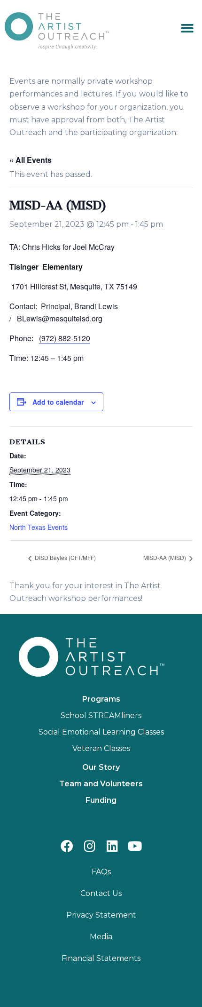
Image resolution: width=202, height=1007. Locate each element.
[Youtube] (135, 846)
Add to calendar (58, 402)
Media (101, 936)
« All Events (30, 159)
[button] (187, 28)
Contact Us (101, 893)
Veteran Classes (101, 748)
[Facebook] (67, 846)
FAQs (101, 871)
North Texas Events (38, 527)
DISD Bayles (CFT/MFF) (64, 557)
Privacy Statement (101, 915)
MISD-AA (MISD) (165, 557)
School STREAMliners (101, 715)
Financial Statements (101, 958)
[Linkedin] (112, 846)
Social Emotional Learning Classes (101, 731)
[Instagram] (89, 846)
